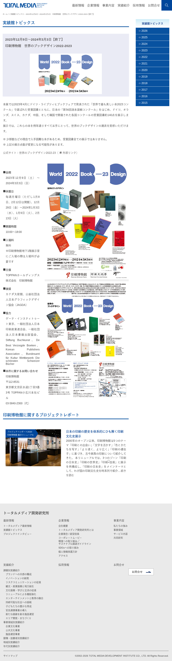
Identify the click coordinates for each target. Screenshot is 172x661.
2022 (144, 57)
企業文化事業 (13, 626)
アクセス (63, 555)
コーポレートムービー (70, 537)
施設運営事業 (13, 634)
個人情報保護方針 (67, 551)
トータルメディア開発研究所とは (76, 530)
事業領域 (118, 530)
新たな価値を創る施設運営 (20, 614)
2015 (144, 102)
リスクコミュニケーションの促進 (23, 582)
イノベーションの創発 (17, 578)
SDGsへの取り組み (68, 547)
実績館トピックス (12, 530)
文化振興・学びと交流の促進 (21, 590)
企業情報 (63, 520)
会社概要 (63, 526)
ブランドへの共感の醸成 (19, 574)
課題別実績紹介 (11, 570)
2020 (144, 70)
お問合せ (154, 5)
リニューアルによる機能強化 (21, 594)
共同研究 (118, 537)
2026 (144, 30)
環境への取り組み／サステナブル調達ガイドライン (74, 542)
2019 (144, 76)
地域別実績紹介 (11, 642)
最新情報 (8, 520)
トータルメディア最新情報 (17, 526)
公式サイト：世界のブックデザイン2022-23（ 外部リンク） (41, 152)
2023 (144, 50)
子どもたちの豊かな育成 (19, 606)
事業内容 (119, 520)
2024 (144, 43)
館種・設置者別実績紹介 (16, 638)
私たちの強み (121, 526)
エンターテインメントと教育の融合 (24, 598)
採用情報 (139, 5)
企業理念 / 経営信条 (68, 534)
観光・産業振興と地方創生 (20, 586)
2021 (144, 63)
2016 (144, 96)
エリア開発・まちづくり (18, 618)
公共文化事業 (13, 630)
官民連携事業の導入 (16, 610)
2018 (144, 83)
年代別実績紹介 (11, 646)
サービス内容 (121, 534)
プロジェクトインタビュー (17, 534)
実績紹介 (8, 564)
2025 (144, 37)
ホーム (5, 14)
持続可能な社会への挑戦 (19, 602)
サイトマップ (10, 655)
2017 (144, 89)
